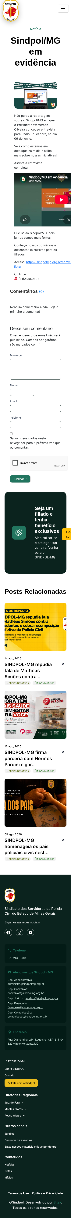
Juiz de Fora (12, 1102)
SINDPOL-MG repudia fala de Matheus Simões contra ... (28, 670)
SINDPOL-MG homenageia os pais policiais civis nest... (26, 846)
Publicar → (20, 479)
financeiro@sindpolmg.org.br (25, 1007)
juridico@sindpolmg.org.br (42, 998)
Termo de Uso (18, 1193)
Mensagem (17, 355)
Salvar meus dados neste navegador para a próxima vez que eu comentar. (35, 442)
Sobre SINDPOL (14, 1068)
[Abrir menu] (63, 9)
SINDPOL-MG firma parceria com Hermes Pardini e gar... (28, 758)
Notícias (10, 1164)
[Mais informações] (62, 664)
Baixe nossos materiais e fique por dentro (30, 1146)
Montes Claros (14, 1109)
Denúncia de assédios (18, 1140)
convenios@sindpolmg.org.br (26, 993)
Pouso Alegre (13, 1115)
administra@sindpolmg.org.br (26, 983)
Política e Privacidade (47, 1193)
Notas (8, 1171)
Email (13, 401)
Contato (9, 1075)
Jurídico (9, 1133)
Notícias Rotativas (17, 683)
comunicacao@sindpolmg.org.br (28, 1016)
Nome (14, 385)
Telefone (15, 417)
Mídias (9, 1177)
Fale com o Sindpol (22, 1083)
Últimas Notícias (44, 683)
